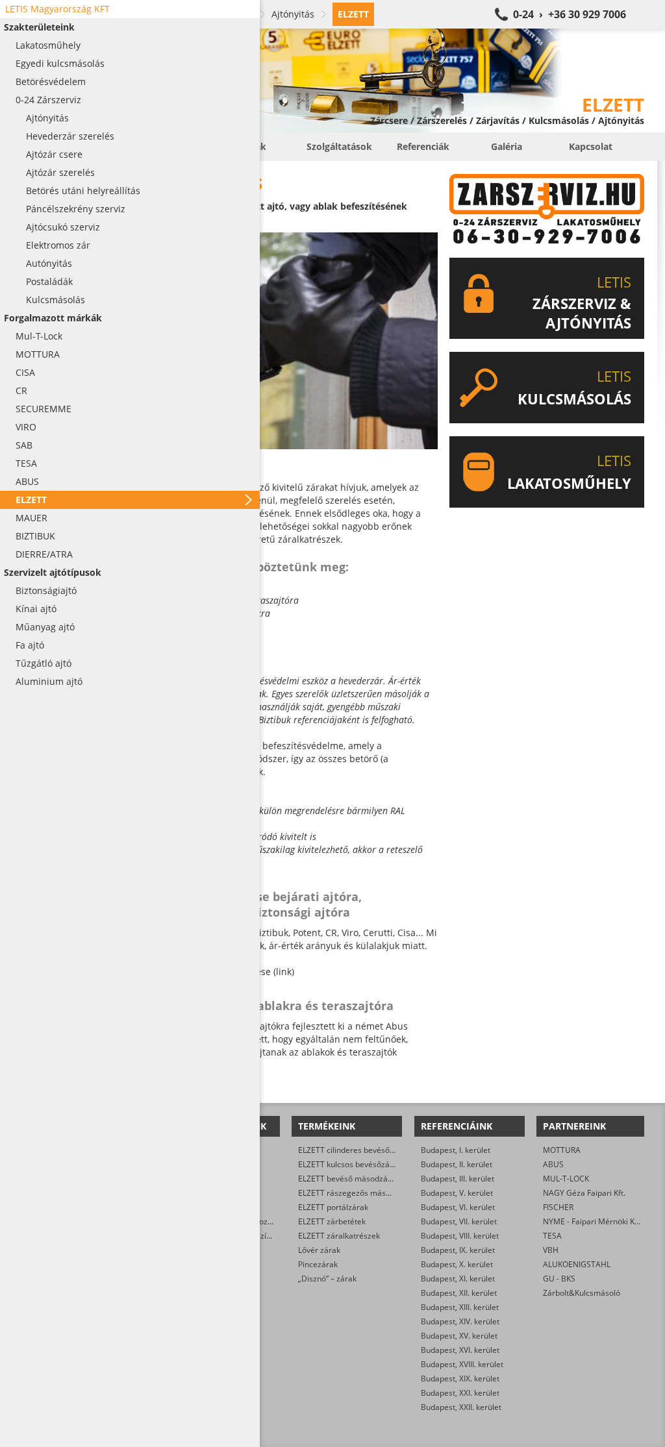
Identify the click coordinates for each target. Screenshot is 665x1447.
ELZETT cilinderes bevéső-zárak (355, 1150)
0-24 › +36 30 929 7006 (569, 14)
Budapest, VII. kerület (459, 1221)
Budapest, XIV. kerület (460, 1321)
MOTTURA (562, 1150)
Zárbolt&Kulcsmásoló (581, 1292)
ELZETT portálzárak (333, 1207)
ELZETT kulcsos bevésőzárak (349, 1164)
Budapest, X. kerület (457, 1264)
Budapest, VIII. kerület (460, 1235)
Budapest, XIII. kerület (460, 1307)
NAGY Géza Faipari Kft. (584, 1192)
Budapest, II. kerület (456, 1164)
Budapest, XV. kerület (459, 1335)
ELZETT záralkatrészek (339, 1235)
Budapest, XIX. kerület (460, 1378)
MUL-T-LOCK (566, 1178)
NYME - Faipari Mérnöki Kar (592, 1221)
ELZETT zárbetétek (332, 1221)
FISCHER (558, 1207)
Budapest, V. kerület (457, 1192)
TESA (552, 1235)
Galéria (506, 146)
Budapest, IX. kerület (458, 1249)
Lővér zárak (319, 1249)
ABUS (553, 1164)
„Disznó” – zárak (327, 1278)
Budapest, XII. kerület (459, 1292)
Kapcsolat (590, 146)
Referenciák (423, 146)
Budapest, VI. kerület (458, 1207)
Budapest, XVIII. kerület (462, 1364)
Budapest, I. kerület (455, 1150)
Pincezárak (318, 1264)
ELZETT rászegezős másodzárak (356, 1192)
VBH (550, 1249)
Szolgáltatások (339, 146)
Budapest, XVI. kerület (460, 1349)
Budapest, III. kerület (457, 1178)
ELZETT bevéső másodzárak (348, 1178)
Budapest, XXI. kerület (460, 1392)
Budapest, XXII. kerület (461, 1407)
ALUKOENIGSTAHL (576, 1264)
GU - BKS (559, 1278)
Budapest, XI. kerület (458, 1278)
